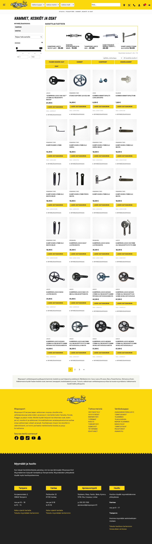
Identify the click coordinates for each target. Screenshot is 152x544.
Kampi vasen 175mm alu (101, 194)
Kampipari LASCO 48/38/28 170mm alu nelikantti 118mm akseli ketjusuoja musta (103, 343)
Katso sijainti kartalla (22, 510)
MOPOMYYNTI (93, 417)
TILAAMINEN (119, 417)
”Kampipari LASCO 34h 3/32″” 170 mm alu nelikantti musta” (56, 97)
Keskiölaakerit (126, 62)
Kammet (80, 62)
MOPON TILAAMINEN (122, 422)
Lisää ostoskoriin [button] (55, 107)
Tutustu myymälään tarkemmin (26, 513)
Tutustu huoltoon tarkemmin (120, 526)
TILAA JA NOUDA (120, 419)
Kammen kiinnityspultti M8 (125, 95)
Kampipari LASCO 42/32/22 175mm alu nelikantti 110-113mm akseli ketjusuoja (125, 294)
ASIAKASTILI (119, 431)
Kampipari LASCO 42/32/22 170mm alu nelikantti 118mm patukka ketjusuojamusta (103, 294)
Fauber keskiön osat (56, 62)
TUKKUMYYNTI (93, 424)
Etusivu (62, 11)
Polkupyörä (70, 11)
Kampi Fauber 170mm (53, 145)
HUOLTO (91, 422)
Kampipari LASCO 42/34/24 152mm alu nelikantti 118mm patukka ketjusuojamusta (56, 343)
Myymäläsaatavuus (54, 114)
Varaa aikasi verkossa (118, 529)
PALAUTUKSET (120, 429)
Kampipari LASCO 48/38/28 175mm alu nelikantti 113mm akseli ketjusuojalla (126, 343)
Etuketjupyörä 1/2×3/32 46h (79, 95)
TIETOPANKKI (92, 429)
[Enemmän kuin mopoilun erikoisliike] (17, 4)
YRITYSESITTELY (94, 412)
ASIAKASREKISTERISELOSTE (124, 412)
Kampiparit (103, 62)
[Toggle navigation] (4, 4)
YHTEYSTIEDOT (93, 414)
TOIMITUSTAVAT (121, 426)
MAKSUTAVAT (120, 424)
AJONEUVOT (92, 426)
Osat (56, 66)
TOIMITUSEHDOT (121, 414)
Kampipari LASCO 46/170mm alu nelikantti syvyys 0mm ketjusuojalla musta (79, 343)
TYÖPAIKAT (92, 419)
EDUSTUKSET (93, 431)
